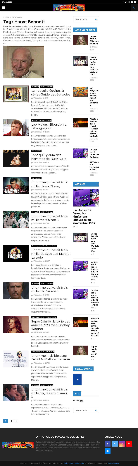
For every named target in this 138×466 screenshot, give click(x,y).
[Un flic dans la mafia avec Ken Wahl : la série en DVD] (80, 61)
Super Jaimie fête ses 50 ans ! (94, 40)
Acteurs (34, 120)
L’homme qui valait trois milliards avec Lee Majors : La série (50, 253)
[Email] (108, 451)
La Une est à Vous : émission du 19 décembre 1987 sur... (95, 270)
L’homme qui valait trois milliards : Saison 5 (49, 218)
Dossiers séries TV (38, 246)
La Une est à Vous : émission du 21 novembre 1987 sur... (95, 299)
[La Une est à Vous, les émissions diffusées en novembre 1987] (80, 153)
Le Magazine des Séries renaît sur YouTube (94, 96)
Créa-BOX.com (113, 463)
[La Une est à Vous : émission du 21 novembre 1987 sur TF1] (80, 294)
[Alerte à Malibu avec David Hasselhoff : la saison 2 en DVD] (80, 122)
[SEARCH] (96, 19)
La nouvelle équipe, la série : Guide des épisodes (50, 92)
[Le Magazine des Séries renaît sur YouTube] (80, 92)
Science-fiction (51, 246)
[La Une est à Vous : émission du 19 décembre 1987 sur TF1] (80, 266)
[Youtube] (129, 444)
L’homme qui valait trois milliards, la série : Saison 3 (49, 393)
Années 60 (35, 86)
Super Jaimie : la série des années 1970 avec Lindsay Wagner (50, 325)
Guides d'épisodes (47, 86)
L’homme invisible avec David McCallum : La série (50, 357)
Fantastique (50, 351)
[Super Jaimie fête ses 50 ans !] (80, 40)
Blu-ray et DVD (36, 151)
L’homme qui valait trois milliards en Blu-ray (49, 184)
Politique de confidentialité (74, 463)
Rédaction (38, 98)
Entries (78, 401)
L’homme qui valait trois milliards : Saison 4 (49, 289)
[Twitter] (115, 444)
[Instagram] (122, 444)
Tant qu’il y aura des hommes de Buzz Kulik (48, 157)
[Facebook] (108, 444)
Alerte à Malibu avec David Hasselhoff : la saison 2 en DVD (94, 127)
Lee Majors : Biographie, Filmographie (49, 126)
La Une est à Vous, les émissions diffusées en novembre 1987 (84, 217)
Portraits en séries (45, 120)
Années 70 (35, 212)
